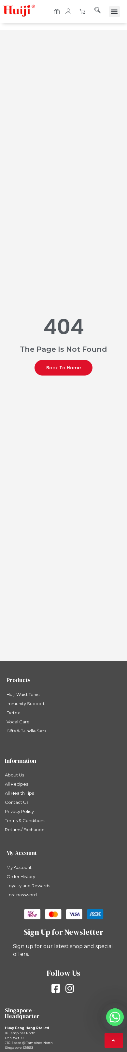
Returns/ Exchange (25, 829)
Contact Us (16, 802)
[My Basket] (82, 12)
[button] (114, 11)
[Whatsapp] (115, 1017)
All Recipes (16, 784)
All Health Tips (19, 793)
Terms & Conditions (25, 820)
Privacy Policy (19, 811)
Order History (21, 876)
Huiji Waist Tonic (23, 694)
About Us (14, 774)
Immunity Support (26, 703)
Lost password (22, 894)
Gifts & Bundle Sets (26, 730)
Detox (13, 712)
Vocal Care (18, 721)
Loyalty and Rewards (28, 885)
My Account (19, 867)
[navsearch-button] (97, 10)
